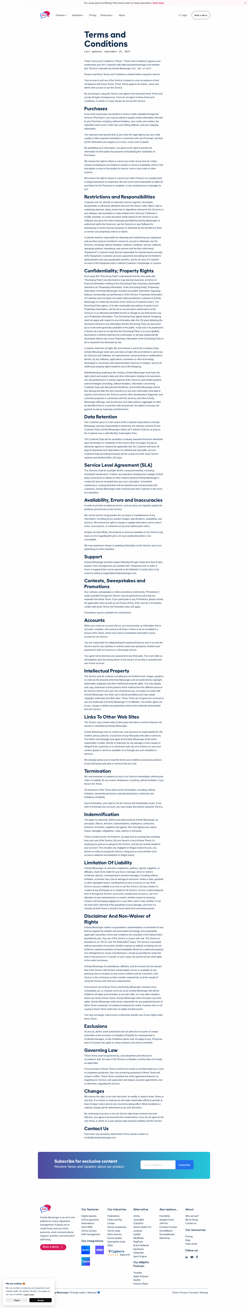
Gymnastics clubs (116, 1241)
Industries (77, 15)
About (122, 15)
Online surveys (89, 1230)
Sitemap (203, 1292)
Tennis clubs (113, 1230)
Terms (175, 1292)
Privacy (184, 1292)
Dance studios (114, 1238)
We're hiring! (191, 1219)
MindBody (138, 1238)
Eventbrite (164, 1216)
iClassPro (138, 1223)
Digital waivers (88, 1216)
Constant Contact (168, 1227)
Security (193, 1292)
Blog (187, 1240)
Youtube (137, 1272)
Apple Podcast (140, 1276)
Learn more (29, 1294)
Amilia (136, 1216)
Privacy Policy (126, 603)
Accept (41, 1300)
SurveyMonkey (167, 1234)
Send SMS (86, 1227)
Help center (191, 1243)
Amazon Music (140, 1283)
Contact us (190, 1223)
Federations (113, 1216)
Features (60, 15)
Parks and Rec (114, 1219)
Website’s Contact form (141, 569)
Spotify (136, 1279)
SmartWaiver (166, 1230)
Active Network (141, 1245)
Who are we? (192, 1216)
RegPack (138, 1241)
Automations (87, 1223)
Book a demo (201, 15)
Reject (17, 1300)
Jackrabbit (138, 1219)
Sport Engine (140, 1256)
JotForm (163, 1223)
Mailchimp (164, 1238)
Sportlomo (138, 1249)
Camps (111, 1223)
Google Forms (166, 1219)
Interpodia (138, 1252)
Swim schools (114, 1234)
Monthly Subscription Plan (123, 433)
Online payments (90, 1219)
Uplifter (137, 1234)
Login (184, 15)
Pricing (92, 15)
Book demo (158, 2)
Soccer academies (116, 1227)
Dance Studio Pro (142, 1227)
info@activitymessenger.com (101, 1137)
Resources (106, 15)
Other (110, 1245)
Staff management (90, 1234)
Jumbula (137, 1230)
